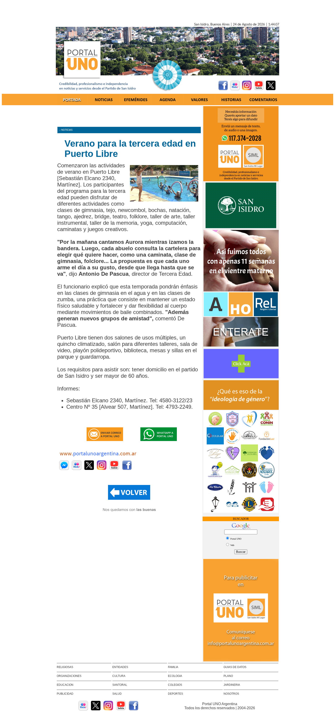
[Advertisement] (167, 12)
